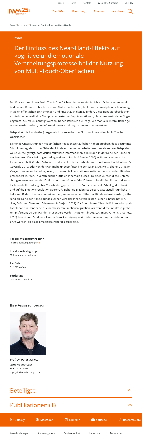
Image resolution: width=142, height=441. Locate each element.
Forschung (78, 11)
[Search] (130, 11)
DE (126, 2)
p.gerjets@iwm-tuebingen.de (25, 372)
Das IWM (57, 11)
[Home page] (19, 11)
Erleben (99, 11)
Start (12, 25)
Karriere (118, 11)
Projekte (34, 25)
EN (131, 2)
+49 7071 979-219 (19, 368)
